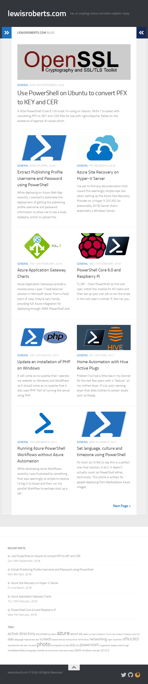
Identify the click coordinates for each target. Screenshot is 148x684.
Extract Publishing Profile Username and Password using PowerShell (40, 178)
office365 (131, 639)
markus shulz (71, 639)
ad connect (42, 634)
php (72, 645)
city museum (118, 634)
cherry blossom (98, 634)
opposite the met (15, 645)
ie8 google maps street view (26, 639)
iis (41, 639)
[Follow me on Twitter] (123, 675)
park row (27, 645)
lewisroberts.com (37, 13)
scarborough (123, 645)
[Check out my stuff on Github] (130, 675)
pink (77, 645)
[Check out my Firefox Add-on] (137, 675)
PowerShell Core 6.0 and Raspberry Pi (33, 610)
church (108, 634)
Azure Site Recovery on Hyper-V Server (34, 583)
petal (34, 645)
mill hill (80, 639)
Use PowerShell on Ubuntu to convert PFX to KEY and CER (45, 556)
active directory (21, 633)
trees (71, 650)
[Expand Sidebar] (7, 32)
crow (134, 634)
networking (98, 639)
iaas (11, 639)
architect (52, 634)
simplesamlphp (16, 650)
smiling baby (30, 650)
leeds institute (58, 639)
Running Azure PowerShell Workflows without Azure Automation (41, 455)
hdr (138, 634)
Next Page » (122, 506)
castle (85, 634)
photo (43, 644)
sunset (41, 650)
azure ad (76, 634)
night (110, 639)
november (117, 639)
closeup (127, 634)
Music (86, 639)
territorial (49, 650)
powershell (89, 644)
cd (89, 634)
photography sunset (60, 645)
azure (63, 633)
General (23, 85)
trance (65, 650)
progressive (104, 645)
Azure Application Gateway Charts (31, 596)
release (113, 645)
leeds (47, 639)
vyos (77, 650)
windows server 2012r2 (95, 650)
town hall (58, 650)
